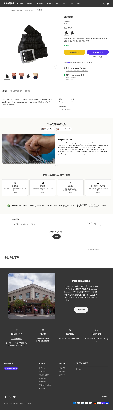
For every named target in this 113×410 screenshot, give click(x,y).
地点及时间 (42, 371)
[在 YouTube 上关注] (14, 397)
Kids (56, 4)
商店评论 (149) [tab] (25, 224)
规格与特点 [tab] (16, 91)
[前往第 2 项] (14, 76)
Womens (40, 4)
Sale (78, 4)
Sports (71, 4)
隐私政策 (62, 371)
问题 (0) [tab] (33, 224)
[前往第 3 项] (21, 76)
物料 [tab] (27, 91)
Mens (49, 4)
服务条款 (62, 375)
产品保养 (42, 389)
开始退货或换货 (44, 375)
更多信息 (104, 205)
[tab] (48, 129)
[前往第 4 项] (28, 76)
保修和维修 (42, 382)
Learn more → (62, 158)
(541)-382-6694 (16, 339)
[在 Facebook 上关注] (5, 397)
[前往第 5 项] (35, 76)
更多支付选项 (97, 57)
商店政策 (62, 368)
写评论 (57, 236)
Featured (30, 4)
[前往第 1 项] (7, 76)
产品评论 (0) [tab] (16, 224)
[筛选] (89, 224)
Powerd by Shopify (25, 403)
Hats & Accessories (16, 10)
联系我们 (42, 368)
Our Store (20, 4)
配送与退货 (42, 378)
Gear (63, 4)
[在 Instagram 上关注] (10, 397)
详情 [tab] (4, 91)
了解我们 (81, 310)
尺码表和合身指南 (45, 385)
